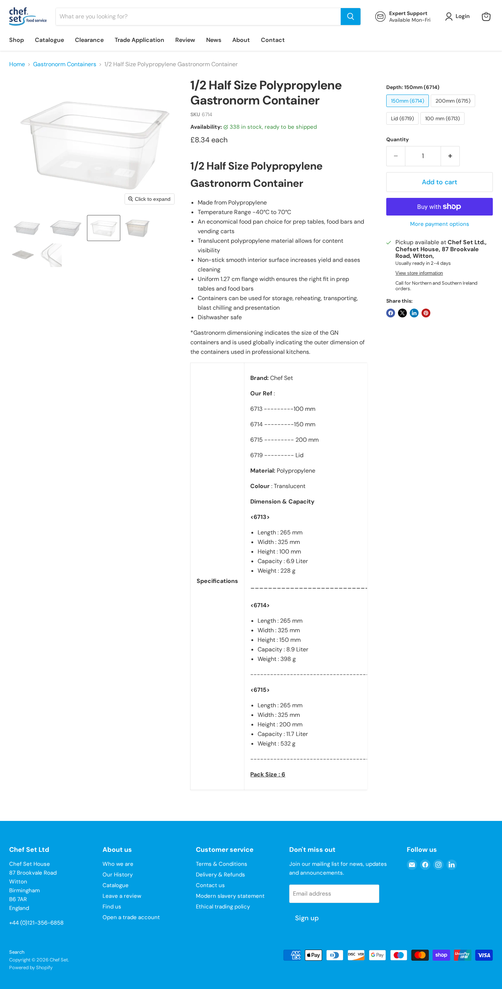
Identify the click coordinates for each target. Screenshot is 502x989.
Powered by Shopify (31, 967)
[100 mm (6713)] (443, 126)
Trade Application (139, 40)
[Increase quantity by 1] (450, 156)
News (213, 40)
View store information (419, 273)
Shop (16, 40)
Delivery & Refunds (220, 874)
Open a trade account (131, 917)
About (241, 40)
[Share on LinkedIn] (414, 313)
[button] (459, 16)
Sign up (307, 918)
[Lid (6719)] (403, 126)
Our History (118, 874)
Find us (112, 906)
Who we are (118, 864)
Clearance (89, 40)
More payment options (439, 224)
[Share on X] (402, 313)
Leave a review (122, 896)
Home (17, 64)
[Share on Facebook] (390, 313)
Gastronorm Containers (64, 64)
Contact (273, 40)
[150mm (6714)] (408, 109)
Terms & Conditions (221, 864)
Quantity (397, 139)
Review (185, 40)
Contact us (210, 885)
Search (16, 952)
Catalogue (49, 40)
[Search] (351, 16)
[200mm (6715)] (454, 109)
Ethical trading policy (223, 906)
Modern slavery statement (230, 896)
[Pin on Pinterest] (426, 313)
